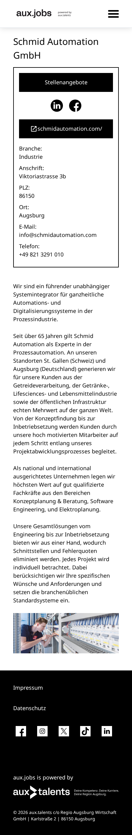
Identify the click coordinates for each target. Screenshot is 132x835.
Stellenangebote (66, 82)
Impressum (28, 687)
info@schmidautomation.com (58, 234)
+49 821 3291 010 (41, 254)
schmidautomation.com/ (69, 128)
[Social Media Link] (21, 733)
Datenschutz (29, 708)
